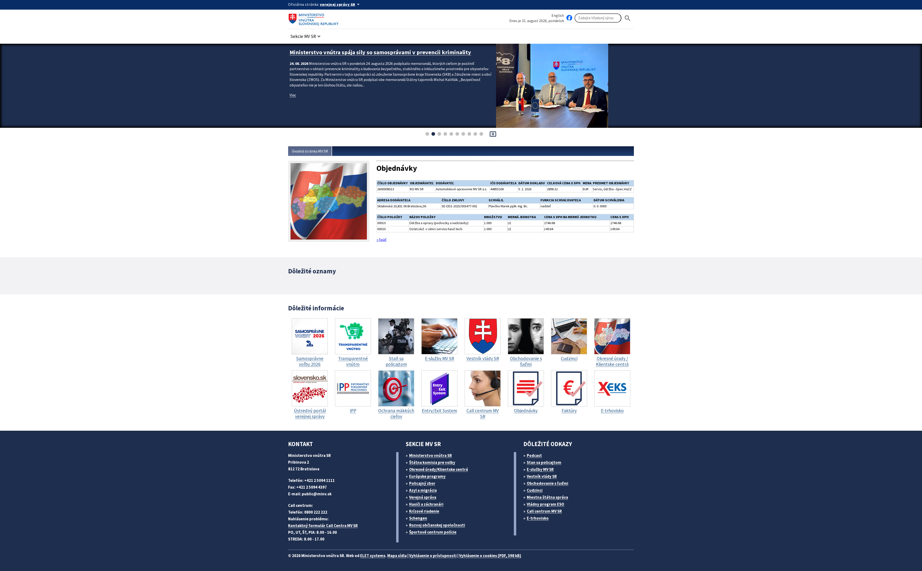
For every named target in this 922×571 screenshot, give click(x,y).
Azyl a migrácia (423, 490)
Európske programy (427, 476)
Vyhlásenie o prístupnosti (433, 555)
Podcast (534, 455)
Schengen (418, 518)
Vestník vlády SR (542, 476)
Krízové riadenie (424, 511)
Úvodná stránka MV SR (310, 151)
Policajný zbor (422, 483)
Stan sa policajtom (544, 462)
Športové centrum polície (432, 532)
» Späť (381, 239)
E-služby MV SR (540, 469)
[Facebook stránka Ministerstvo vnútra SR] (569, 18)
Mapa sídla (397, 555)
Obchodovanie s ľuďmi (547, 483)
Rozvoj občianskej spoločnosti (437, 525)
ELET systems (372, 555)
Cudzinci (535, 490)
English (558, 15)
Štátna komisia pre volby (432, 462)
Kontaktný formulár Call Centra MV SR (323, 525)
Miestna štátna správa (547, 497)
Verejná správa (422, 497)
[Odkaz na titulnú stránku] (314, 18)
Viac (293, 94)
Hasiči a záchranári (426, 504)
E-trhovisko (538, 518)
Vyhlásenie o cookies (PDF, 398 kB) (490, 555)
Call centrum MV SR (544, 511)
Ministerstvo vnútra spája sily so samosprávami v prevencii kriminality (380, 52)
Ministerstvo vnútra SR (430, 455)
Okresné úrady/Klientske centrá (438, 469)
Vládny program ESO (545, 504)
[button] (306, 35)
